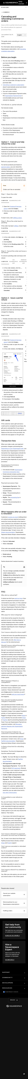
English (12, 995)
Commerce (6, 12)
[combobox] (21, 35)
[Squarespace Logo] (14, 1002)
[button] (24, 1074)
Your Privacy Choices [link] (11, 987)
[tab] (5, 200)
